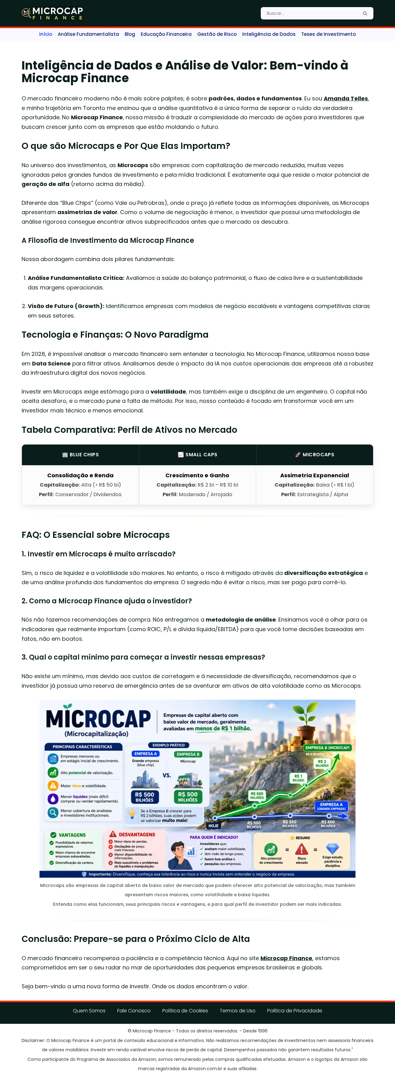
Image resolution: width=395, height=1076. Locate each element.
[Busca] (365, 13)
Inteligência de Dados (269, 34)
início (45, 34)
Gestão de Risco (217, 34)
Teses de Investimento (328, 34)
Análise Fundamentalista (88, 34)
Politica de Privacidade (294, 1010)
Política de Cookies (185, 1010)
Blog (130, 34)
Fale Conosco (134, 1010)
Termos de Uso (238, 1010)
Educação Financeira (166, 34)
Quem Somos (89, 1010)
